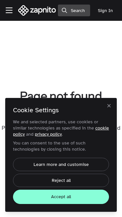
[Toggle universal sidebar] (9, 10)
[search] (74, 10)
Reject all (61, 180)
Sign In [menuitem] (105, 10)
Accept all (61, 196)
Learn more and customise (61, 164)
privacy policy (48, 134)
